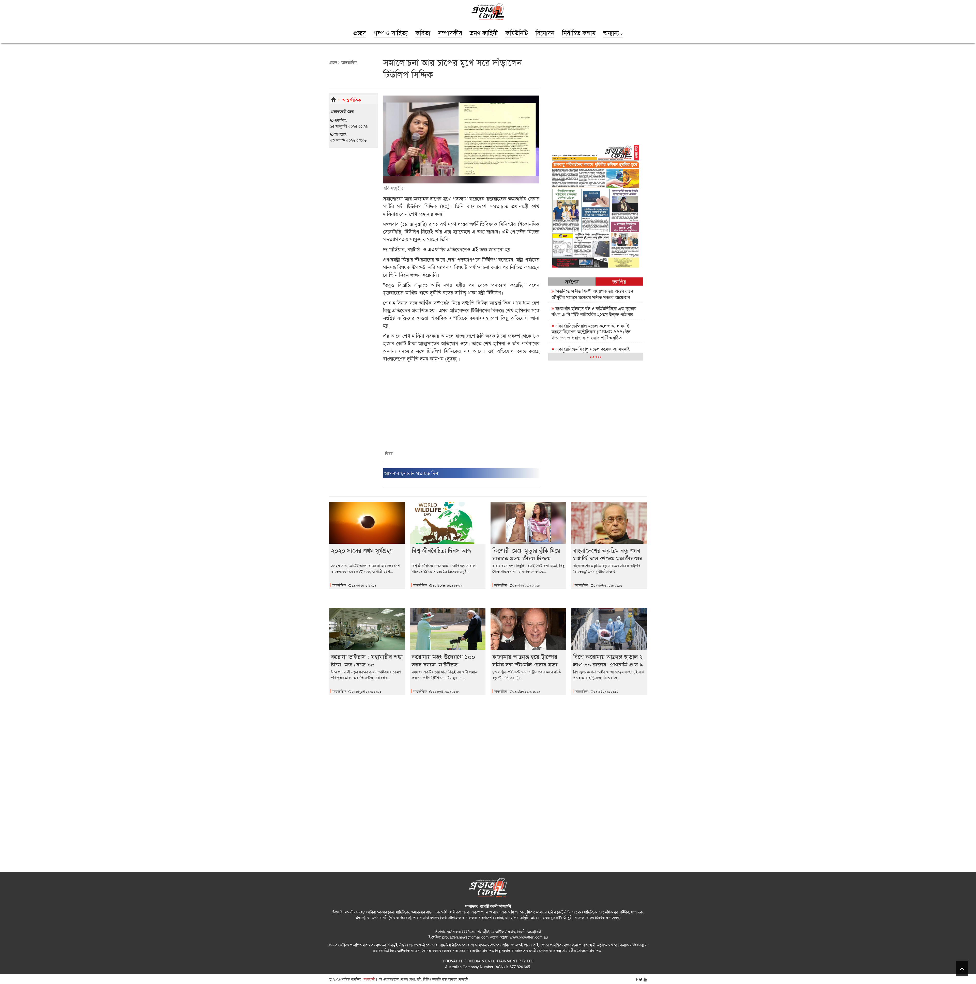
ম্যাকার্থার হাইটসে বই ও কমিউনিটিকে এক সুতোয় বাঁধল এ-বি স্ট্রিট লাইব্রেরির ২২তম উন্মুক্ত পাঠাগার (594, 311)
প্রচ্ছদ (359, 32)
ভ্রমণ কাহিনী (484, 32)
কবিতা (422, 32)
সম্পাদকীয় (450, 32)
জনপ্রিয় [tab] (619, 281)
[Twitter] (641, 979)
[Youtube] (645, 979)
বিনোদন (545, 32)
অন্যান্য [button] (612, 32)
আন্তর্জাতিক (348, 62)
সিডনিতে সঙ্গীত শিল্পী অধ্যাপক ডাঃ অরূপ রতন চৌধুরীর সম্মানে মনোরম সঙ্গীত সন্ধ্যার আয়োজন (592, 294)
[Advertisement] (353, 230)
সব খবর (595, 356)
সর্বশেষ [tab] (571, 281)
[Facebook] (637, 979)
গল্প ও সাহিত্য (391, 32)
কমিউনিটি (516, 32)
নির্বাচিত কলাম (579, 32)
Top (962, 968)
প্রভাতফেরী (368, 979)
